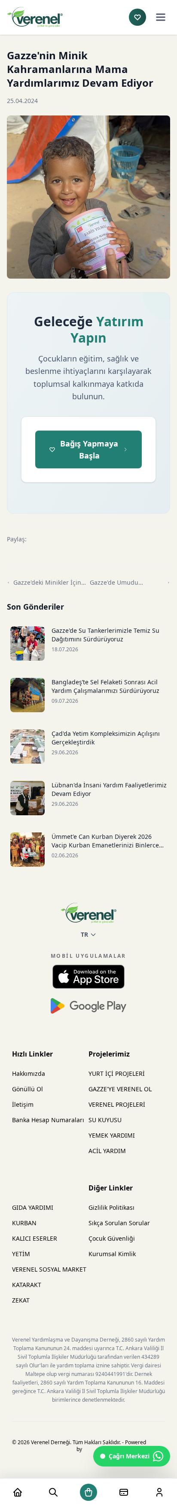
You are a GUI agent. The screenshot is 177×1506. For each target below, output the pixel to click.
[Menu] (160, 17)
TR (84, 934)
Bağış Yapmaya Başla (89, 449)
